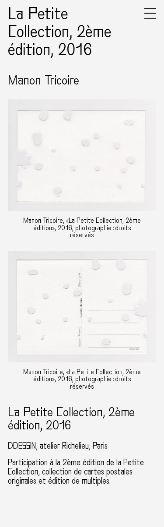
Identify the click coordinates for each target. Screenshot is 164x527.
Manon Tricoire (43, 81)
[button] (150, 17)
